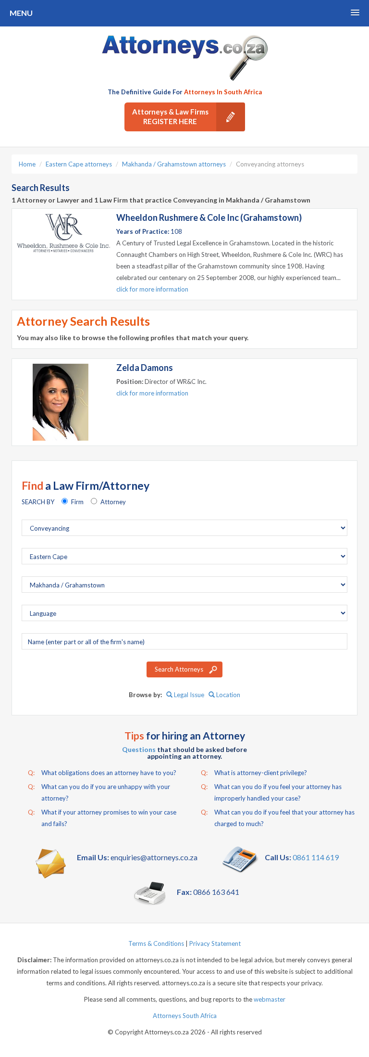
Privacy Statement (215, 943)
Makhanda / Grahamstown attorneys (174, 164)
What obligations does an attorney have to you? (102, 773)
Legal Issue (188, 695)
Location (227, 695)
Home (27, 164)
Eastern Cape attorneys (79, 164)
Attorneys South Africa (185, 1015)
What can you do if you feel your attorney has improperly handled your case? (271, 792)
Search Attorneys (179, 669)
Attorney (113, 502)
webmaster (269, 999)
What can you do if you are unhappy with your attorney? (99, 792)
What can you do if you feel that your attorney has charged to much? (278, 818)
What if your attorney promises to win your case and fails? (102, 818)
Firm (77, 502)
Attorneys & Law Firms (170, 116)
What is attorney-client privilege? (254, 773)
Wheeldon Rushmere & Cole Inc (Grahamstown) (209, 217)
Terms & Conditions (156, 943)
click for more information (152, 289)
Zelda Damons (144, 367)
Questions (139, 749)
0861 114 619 (316, 857)
